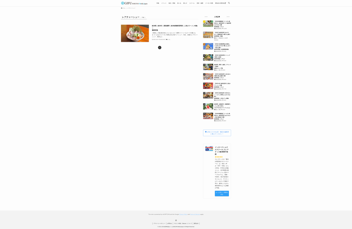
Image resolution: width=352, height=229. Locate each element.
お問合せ (169, 223)
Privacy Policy (183, 214)
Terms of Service (195, 214)
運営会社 (196, 223)
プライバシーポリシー (159, 223)
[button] (229, 3)
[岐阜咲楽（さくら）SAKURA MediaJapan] (134, 3)
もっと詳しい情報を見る (222, 193)
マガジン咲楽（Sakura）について (183, 223)
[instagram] (176, 220)
